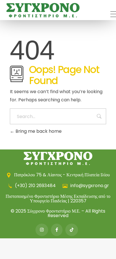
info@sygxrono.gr (89, 185)
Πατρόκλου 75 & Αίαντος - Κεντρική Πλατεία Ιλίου (61, 175)
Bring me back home (38, 131)
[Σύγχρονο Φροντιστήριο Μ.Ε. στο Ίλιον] (43, 10)
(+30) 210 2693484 (35, 185)
